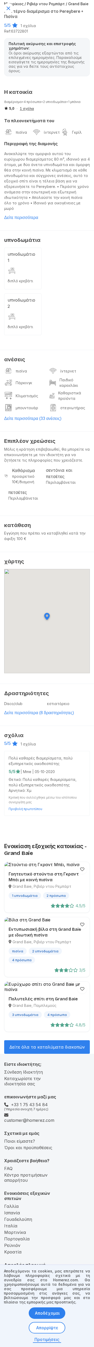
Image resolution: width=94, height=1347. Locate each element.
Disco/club (13, 703)
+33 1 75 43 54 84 (29, 1104)
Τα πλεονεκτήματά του (29, 120)
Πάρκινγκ (24, 383)
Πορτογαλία (17, 1238)
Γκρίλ (77, 132)
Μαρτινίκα (15, 1232)
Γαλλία (11, 1206)
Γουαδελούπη (18, 1219)
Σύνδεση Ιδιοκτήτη (23, 1072)
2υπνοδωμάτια (54, 102)
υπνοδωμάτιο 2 (21, 303)
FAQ (8, 1168)
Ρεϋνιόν (12, 1245)
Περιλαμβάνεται (61, 482)
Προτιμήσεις (47, 1339)
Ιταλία (10, 1225)
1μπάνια (74, 102)
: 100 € (20, 538)
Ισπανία (12, 1212)
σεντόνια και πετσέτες (59, 473)
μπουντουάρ (27, 408)
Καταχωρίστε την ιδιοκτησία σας (22, 1081)
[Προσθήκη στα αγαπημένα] (82, 869)
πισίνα (21, 132)
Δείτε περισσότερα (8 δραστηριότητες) (39, 713)
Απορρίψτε (47, 1327)
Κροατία (13, 1251)
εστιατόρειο (58, 703)
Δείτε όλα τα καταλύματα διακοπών (47, 1047)
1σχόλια (28, 25)
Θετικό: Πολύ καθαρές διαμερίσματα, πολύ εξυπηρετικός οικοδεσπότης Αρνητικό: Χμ (43, 785)
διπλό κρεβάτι (20, 281)
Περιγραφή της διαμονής (31, 143)
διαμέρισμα (13, 102)
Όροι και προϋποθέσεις (28, 1147)
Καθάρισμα (23, 470)
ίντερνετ (52, 132)
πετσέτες (17, 492)
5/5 (7, 25)
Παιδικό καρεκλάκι (69, 383)
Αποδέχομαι (47, 1313)
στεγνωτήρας (72, 408)
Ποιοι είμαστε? (19, 1141)
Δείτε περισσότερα (21, 217)
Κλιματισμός (27, 396)
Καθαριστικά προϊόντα (69, 396)
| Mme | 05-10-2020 (38, 771)
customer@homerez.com (29, 1120)
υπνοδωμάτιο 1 (21, 257)
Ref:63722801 (16, 31)
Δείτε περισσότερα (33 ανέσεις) (32, 418)
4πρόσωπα (32, 102)
